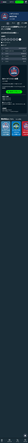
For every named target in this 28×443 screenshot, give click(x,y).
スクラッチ (9, 441)
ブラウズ (25, 441)
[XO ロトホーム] (3, 2)
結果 (18, 23)
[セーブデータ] (8, 23)
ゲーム (17, 441)
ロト (2, 441)
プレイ (13, 23)
